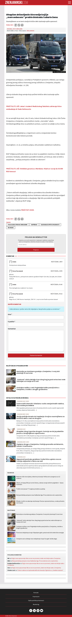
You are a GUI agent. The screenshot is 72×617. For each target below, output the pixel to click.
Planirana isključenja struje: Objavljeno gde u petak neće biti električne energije (40, 532)
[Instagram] (38, 610)
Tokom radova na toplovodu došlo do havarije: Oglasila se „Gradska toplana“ (40, 570)
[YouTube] (41, 610)
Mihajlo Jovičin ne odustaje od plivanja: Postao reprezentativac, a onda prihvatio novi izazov (40, 502)
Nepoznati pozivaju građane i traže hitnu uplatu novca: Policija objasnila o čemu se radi (39, 460)
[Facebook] (30, 610)
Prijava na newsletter (36, 237)
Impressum (36, 596)
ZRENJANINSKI (30, 31)
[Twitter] (34, 610)
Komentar (12, 329)
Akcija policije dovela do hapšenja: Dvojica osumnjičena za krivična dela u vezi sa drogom (41, 417)
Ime (10, 314)
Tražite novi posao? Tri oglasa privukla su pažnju (30, 489)
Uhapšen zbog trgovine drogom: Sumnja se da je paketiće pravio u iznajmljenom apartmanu (40, 432)
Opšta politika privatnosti (36, 600)
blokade (10, 227)
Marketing (36, 604)
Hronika (9, 29)
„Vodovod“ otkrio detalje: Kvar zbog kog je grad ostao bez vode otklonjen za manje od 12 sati (41, 380)
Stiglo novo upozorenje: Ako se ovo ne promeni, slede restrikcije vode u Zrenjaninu (35, 558)
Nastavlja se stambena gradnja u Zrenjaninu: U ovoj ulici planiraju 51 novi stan (38, 372)
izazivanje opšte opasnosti (50, 225)
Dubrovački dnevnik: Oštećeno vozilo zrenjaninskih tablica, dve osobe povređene (40, 405)
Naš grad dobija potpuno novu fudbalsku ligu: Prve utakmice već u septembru (39, 495)
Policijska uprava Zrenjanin (17, 225)
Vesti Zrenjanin (17, 29)
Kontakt (36, 592)
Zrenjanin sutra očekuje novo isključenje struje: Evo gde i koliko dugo (36, 539)
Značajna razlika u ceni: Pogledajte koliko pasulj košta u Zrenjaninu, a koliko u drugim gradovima (38, 388)
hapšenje (34, 225)
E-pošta (11, 322)
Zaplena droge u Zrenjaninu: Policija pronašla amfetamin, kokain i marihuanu (40, 445)
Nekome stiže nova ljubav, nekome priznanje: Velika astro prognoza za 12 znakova (38, 477)
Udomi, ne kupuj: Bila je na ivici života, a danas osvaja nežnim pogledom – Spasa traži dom (39, 483)
